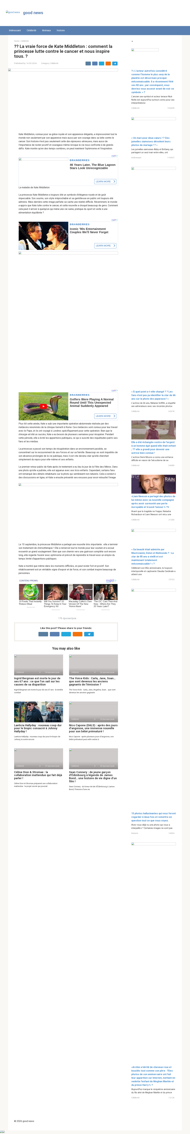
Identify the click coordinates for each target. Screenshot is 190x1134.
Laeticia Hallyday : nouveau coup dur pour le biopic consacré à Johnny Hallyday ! (38, 728)
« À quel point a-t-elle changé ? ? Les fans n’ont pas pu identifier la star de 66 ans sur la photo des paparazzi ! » (153, 395)
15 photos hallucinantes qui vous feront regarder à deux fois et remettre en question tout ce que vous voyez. (153, 817)
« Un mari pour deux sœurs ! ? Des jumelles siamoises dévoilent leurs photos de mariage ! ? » (151, 141)
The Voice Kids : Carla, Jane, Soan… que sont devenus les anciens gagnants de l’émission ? (92, 681)
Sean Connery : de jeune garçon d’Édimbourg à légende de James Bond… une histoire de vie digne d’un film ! (93, 776)
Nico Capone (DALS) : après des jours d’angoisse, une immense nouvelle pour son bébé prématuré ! (93, 728)
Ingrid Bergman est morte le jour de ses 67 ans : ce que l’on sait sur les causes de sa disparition (37, 681)
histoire (61, 30)
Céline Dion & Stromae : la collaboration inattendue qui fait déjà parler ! (38, 775)
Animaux (46, 30)
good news (33, 12)
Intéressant (15, 30)
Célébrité (31, 30)
